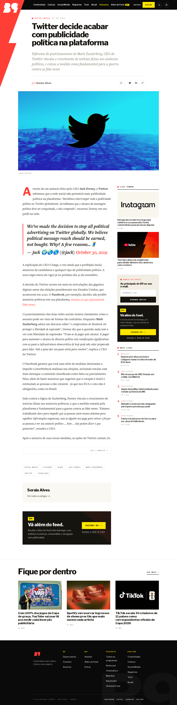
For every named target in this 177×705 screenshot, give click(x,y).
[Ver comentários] (122, 83)
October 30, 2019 (91, 252)
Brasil (94, 4)
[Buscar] (159, 4)
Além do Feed (117, 4)
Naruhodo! (111, 681)
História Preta (113, 686)
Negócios (77, 4)
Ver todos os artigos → (38, 495)
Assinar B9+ (93, 525)
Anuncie (67, 667)
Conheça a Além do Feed (93, 532)
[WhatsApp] (129, 83)
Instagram (109, 699)
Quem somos (69, 657)
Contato (67, 662)
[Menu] (166, 4)
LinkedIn (129, 699)
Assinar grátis (138, 299)
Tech (86, 4)
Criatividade (39, 4)
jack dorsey (74, 467)
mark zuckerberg (94, 467)
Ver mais (153, 572)
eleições (47, 467)
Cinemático (112, 670)
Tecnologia (43, 473)
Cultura (51, 4)
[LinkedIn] (136, 83)
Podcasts (104, 4)
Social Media (64, 4)
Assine (148, 5)
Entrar (137, 5)
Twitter (28, 473)
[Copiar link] (142, 83)
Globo (60, 467)
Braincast (111, 665)
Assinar (88, 657)
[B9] (12, 5)
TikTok (119, 699)
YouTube (140, 699)
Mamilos (110, 676)
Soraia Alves (43, 83)
